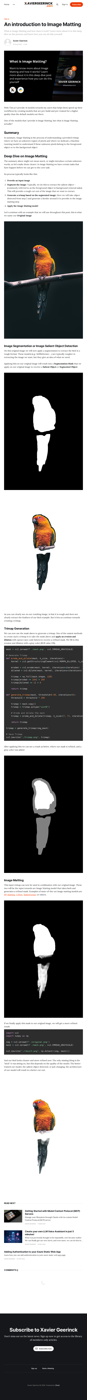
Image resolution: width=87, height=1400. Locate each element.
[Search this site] (57, 4)
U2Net (19, 894)
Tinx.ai (6, 19)
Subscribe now (45, 1349)
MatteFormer (30, 894)
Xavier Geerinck (20, 41)
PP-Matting (9, 894)
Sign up (34, 1368)
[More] (14, 4)
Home (6, 4)
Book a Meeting (48, 1368)
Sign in (65, 4)
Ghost (57, 1385)
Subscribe (76, 4)
